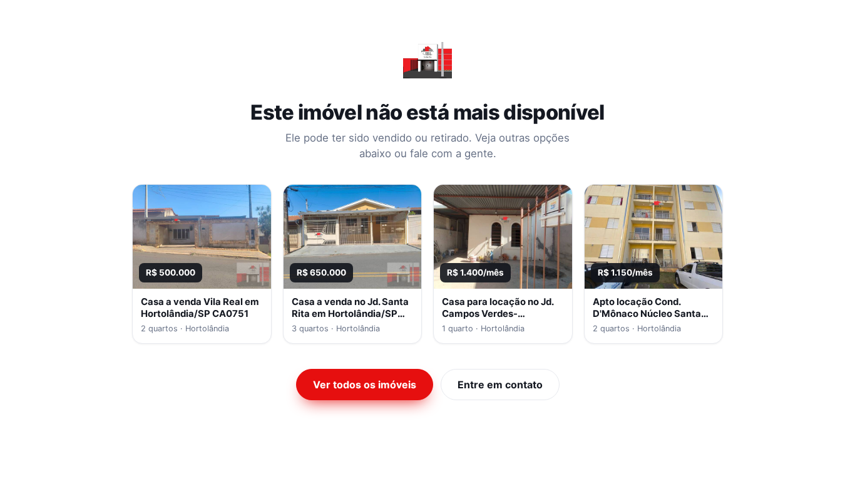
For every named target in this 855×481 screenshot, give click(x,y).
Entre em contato (500, 384)
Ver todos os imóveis (364, 384)
